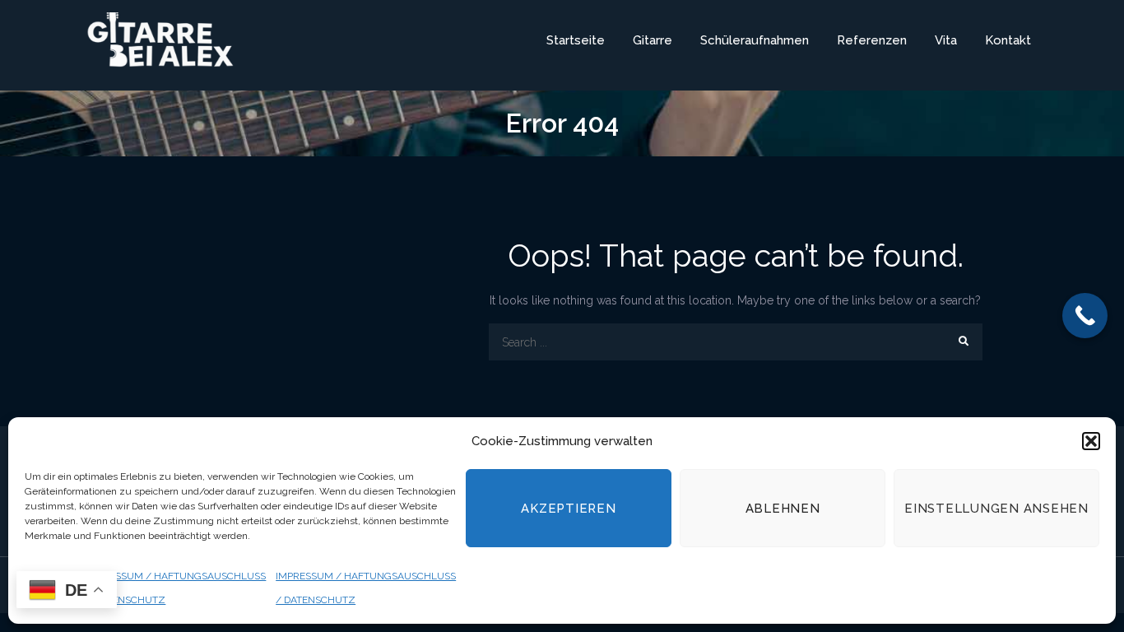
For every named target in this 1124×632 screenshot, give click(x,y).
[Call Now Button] (1085, 315)
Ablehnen (782, 508)
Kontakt (1008, 40)
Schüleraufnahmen (754, 40)
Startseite (575, 40)
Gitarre (652, 40)
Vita (946, 40)
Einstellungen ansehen (996, 508)
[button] (1091, 441)
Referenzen (872, 40)
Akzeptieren (568, 508)
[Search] (963, 341)
